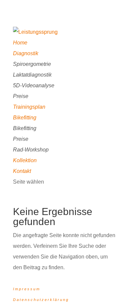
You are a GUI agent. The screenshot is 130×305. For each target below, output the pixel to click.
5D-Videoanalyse (33, 85)
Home (20, 42)
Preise (20, 96)
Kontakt (22, 171)
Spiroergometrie (32, 64)
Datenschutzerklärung (41, 300)
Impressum (26, 289)
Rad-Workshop (31, 149)
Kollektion (25, 160)
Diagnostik (25, 53)
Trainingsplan (29, 107)
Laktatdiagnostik (32, 75)
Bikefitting (24, 117)
